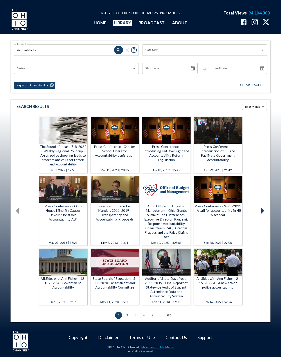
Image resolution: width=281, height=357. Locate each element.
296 (168, 315)
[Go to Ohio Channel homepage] (19, 20)
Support (205, 337)
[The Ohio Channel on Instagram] (255, 22)
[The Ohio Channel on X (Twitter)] (266, 22)
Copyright (78, 337)
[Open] (262, 50)
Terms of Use (142, 337)
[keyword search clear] (127, 50)
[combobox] (201, 50)
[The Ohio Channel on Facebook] (243, 22)
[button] (34, 85)
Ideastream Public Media (157, 347)
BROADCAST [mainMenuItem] (152, 22)
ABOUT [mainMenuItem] (179, 22)
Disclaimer (108, 337)
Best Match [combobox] (252, 107)
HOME (100, 22)
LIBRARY (122, 22)
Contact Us (176, 337)
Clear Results (251, 85)
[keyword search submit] (118, 50)
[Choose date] (192, 68)
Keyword (21, 44)
